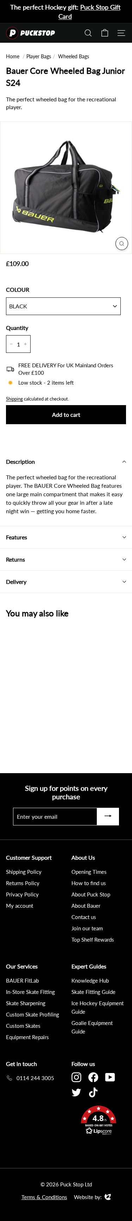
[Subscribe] (108, 816)
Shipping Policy (24, 872)
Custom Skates (23, 1026)
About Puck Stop (90, 894)
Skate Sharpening (25, 1003)
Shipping (14, 399)
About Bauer (85, 905)
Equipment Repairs (27, 1037)
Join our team (87, 928)
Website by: (88, 1197)
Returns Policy (22, 883)
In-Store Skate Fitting (30, 992)
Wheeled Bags (73, 56)
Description (20, 461)
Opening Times (89, 872)
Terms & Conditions (44, 1197)
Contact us (83, 917)
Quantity (17, 327)
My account (19, 905)
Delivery (16, 581)
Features (16, 537)
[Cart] (104, 33)
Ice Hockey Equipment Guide (97, 1007)
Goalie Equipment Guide (92, 1027)
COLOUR (17, 289)
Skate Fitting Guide (93, 992)
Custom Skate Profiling (32, 1014)
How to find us (88, 883)
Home (12, 56)
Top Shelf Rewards (92, 939)
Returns (15, 559)
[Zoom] (121, 243)
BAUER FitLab (22, 980)
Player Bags (38, 56)
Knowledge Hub (90, 980)
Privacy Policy (22, 894)
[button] (98, 1121)
